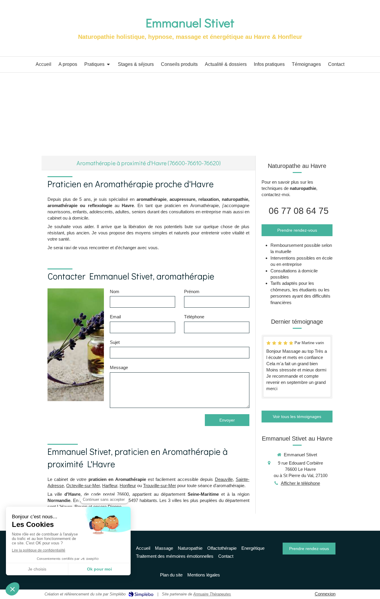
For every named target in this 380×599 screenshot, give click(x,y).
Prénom (192, 291)
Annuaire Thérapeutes (212, 594)
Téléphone (194, 316)
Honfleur (128, 485)
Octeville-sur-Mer (83, 485)
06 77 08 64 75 (299, 211)
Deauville (224, 479)
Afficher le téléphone (300, 483)
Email (115, 316)
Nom (114, 291)
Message (119, 367)
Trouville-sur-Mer (159, 485)
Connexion (325, 593)
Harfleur (109, 485)
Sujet (115, 342)
